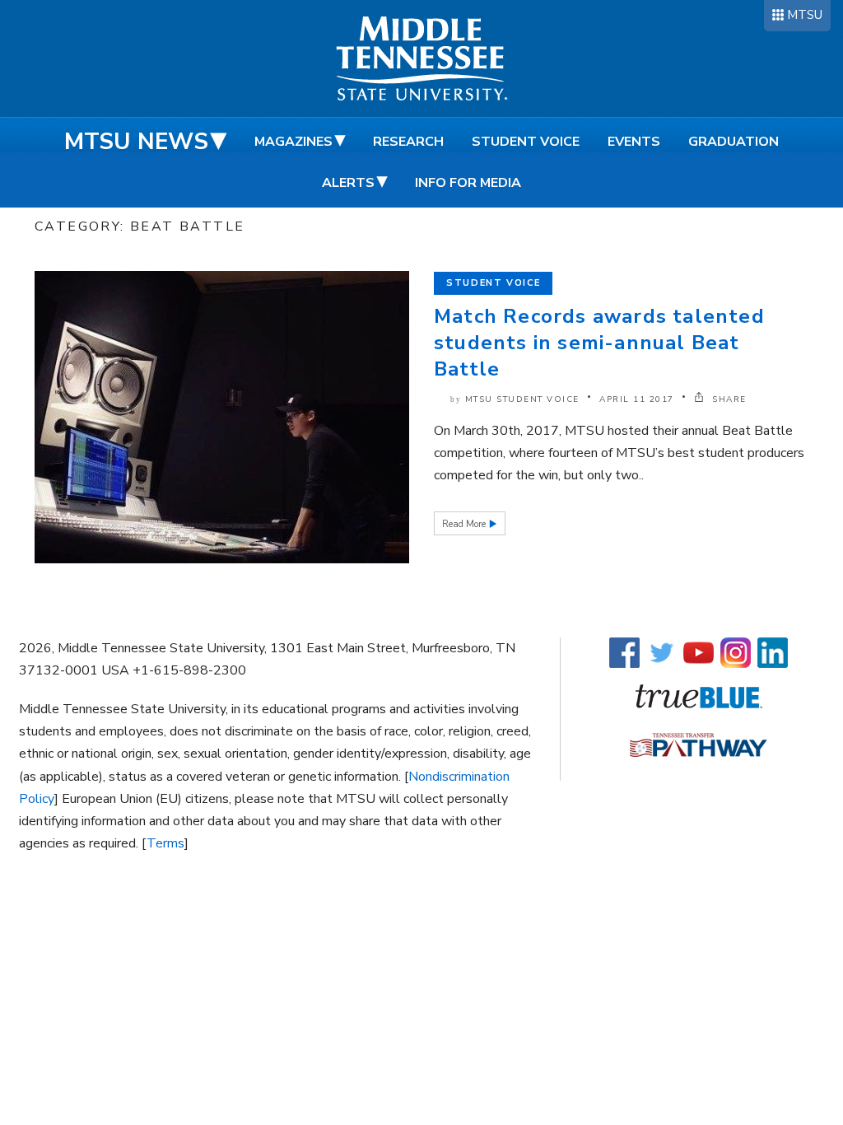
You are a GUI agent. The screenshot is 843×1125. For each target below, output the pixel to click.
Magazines (293, 142)
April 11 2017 (636, 399)
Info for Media (468, 183)
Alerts (348, 183)
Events (634, 142)
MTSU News (136, 141)
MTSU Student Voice (522, 399)
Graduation (733, 142)
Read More (465, 524)
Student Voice (526, 142)
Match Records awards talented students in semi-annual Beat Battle (599, 342)
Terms (165, 843)
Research (408, 142)
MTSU (804, 15)
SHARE (728, 399)
